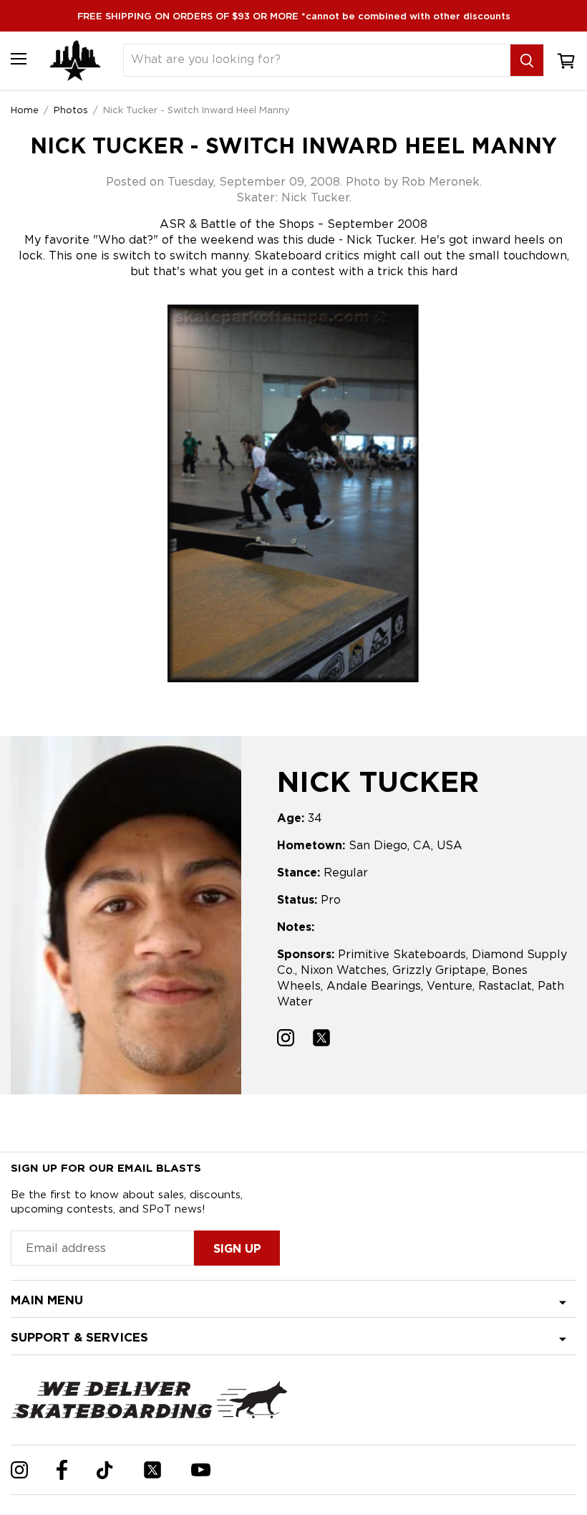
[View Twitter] (321, 1039)
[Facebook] (62, 1470)
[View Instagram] (285, 1039)
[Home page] (75, 60)
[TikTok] (105, 1470)
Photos (71, 109)
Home (25, 109)
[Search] (526, 60)
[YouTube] (200, 1469)
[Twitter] (152, 1470)
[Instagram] (19, 1469)
